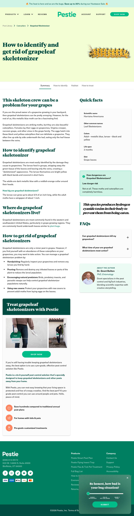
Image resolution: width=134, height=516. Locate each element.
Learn (27, 14)
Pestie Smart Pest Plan (82, 457)
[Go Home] (35, 454)
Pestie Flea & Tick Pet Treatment (86, 466)
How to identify (60, 85)
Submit (105, 504)
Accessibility (112, 471)
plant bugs (55, 225)
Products (10, 14)
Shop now (119, 14)
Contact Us (111, 457)
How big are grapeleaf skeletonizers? (21, 190)
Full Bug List (77, 471)
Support (100, 14)
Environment (77, 480)
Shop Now (36, 354)
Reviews (42, 14)
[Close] (127, 478)
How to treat (87, 85)
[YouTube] (24, 473)
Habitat (74, 85)
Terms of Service (76, 510)
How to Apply (77, 475)
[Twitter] (30, 473)
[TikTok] (17, 473)
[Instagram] (11, 473)
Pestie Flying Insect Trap (82, 462)
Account (86, 14)
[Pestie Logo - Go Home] (67, 14)
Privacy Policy (113, 466)
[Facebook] (5, 473)
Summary (45, 85)
